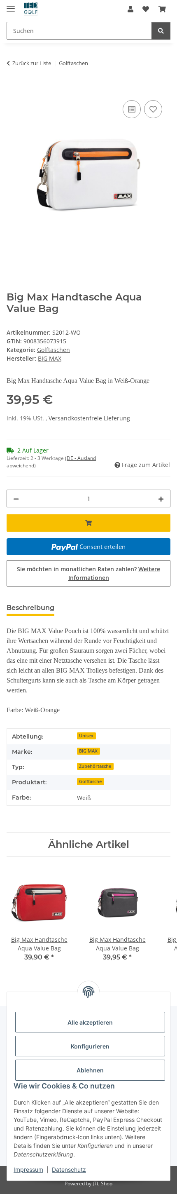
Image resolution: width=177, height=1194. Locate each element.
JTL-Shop (102, 1183)
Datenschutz (69, 1169)
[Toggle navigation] (11, 5)
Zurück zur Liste (31, 63)
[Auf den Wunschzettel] (153, 109)
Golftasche (90, 781)
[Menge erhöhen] (161, 498)
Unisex (86, 736)
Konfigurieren (90, 1046)
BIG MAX (88, 751)
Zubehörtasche (95, 766)
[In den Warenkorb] (13, 89)
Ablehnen (90, 1070)
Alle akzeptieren (90, 1022)
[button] (130, 9)
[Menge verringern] (16, 498)
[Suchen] (160, 31)
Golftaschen (53, 350)
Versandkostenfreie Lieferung (89, 418)
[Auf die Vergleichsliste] (132, 109)
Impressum (28, 1169)
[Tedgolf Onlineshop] (30, 9)
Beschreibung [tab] (30, 608)
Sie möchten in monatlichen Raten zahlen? (88, 573)
